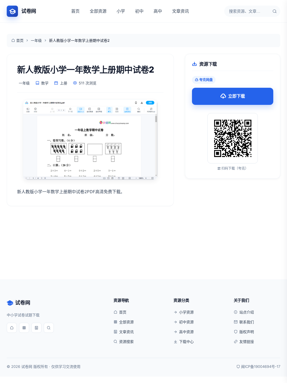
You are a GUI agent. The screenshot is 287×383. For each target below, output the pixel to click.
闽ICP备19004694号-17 (260, 366)
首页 (75, 11)
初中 (139, 11)
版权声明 (246, 331)
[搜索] (274, 11)
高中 (158, 11)
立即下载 (236, 96)
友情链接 (246, 341)
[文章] (36, 328)
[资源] (24, 328)
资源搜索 (126, 341)
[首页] (12, 328)
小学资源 (186, 312)
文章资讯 (180, 11)
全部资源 (98, 11)
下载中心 (186, 341)
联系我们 (246, 322)
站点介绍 (246, 312)
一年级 (36, 40)
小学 (121, 11)
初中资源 (186, 322)
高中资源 (186, 331)
